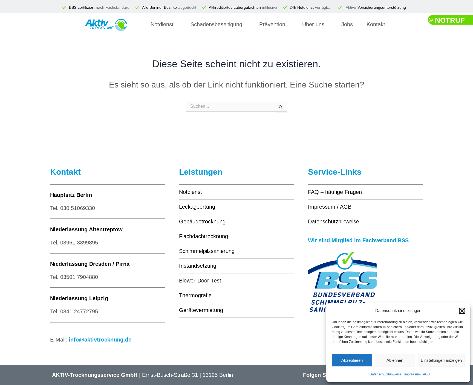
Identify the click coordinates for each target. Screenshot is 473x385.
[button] (462, 311)
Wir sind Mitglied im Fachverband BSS (358, 240)
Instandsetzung (197, 266)
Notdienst (162, 24)
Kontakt (376, 24)
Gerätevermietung (201, 310)
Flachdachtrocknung (203, 236)
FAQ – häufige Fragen (335, 192)
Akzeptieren (352, 360)
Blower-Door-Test (200, 281)
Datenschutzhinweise (386, 374)
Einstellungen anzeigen (441, 360)
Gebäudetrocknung (202, 221)
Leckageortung (197, 207)
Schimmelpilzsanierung (207, 251)
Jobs (347, 24)
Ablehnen (395, 360)
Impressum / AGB (417, 374)
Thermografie (195, 295)
